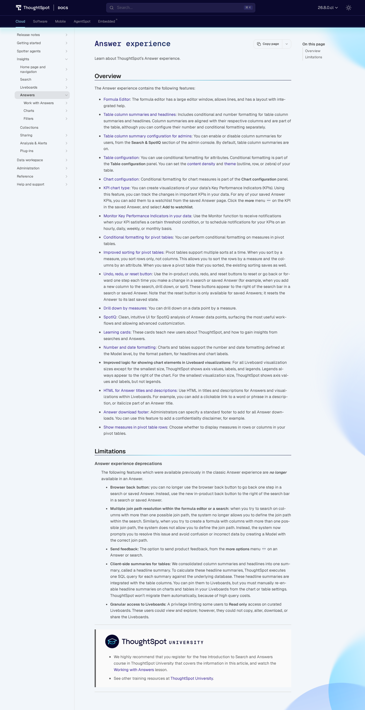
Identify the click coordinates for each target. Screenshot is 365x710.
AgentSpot (82, 21)
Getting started (29, 43)
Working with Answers (134, 669)
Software (40, 21)
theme (230, 163)
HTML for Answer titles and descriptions (140, 390)
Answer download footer (126, 412)
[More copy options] (286, 44)
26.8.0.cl (325, 7)
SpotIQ (110, 317)
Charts (29, 110)
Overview (312, 51)
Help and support (30, 184)
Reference (25, 176)
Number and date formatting (130, 347)
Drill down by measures (125, 308)
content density (201, 163)
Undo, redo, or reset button (128, 274)
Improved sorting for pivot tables (133, 252)
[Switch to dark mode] (349, 8)
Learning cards (117, 332)
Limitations (313, 57)
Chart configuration (121, 179)
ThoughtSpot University (192, 678)
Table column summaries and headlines (140, 114)
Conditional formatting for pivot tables (138, 237)
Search (25, 79)
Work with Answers (39, 103)
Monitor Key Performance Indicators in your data (147, 215)
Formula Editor (117, 99)
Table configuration (121, 157)
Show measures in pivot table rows (135, 427)
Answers (27, 95)
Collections (29, 127)
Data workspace (30, 160)
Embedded (106, 21)
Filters (28, 118)
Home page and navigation (32, 69)
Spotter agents (28, 51)
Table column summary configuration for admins (147, 136)
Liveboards (28, 87)
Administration (28, 168)
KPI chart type (116, 187)
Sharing (26, 135)
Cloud (20, 21)
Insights (23, 59)
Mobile (60, 21)
